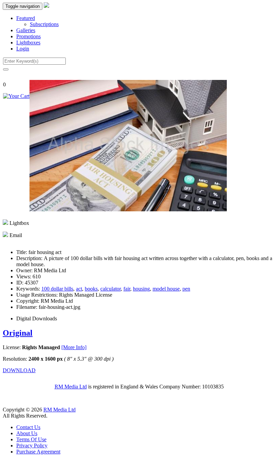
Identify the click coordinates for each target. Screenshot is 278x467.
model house (166, 289)
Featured (25, 18)
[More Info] (73, 347)
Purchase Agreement (38, 451)
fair (126, 289)
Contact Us (28, 427)
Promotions (28, 36)
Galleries (25, 30)
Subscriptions (44, 24)
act (79, 289)
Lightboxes (28, 42)
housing (141, 289)
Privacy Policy (31, 445)
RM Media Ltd (71, 386)
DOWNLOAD (19, 370)
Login (22, 48)
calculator (110, 289)
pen (186, 289)
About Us (26, 433)
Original (18, 332)
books (91, 289)
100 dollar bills (57, 289)
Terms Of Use (31, 439)
